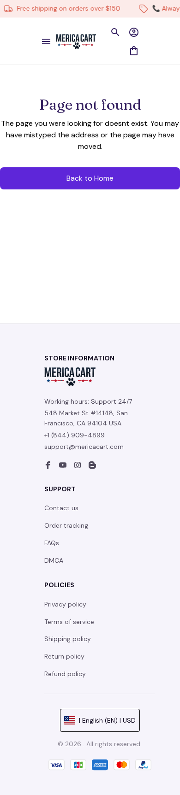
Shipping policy (67, 639)
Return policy (64, 656)
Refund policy (65, 674)
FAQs (51, 543)
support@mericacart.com (84, 446)
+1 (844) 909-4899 (74, 435)
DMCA (53, 560)
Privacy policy (65, 604)
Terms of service (69, 622)
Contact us (61, 508)
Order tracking (66, 525)
